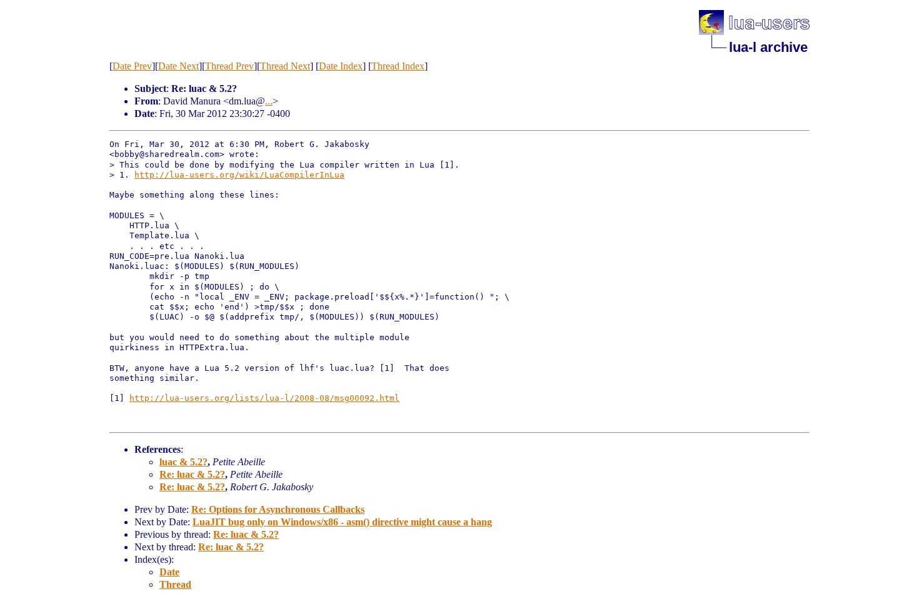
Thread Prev (229, 66)
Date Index (341, 66)
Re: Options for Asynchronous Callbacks (277, 509)
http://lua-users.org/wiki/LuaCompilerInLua (239, 174)
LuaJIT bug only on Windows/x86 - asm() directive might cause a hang (342, 522)
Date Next (178, 66)
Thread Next (285, 66)
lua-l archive (768, 47)
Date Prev (132, 66)
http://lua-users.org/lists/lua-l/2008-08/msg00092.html (264, 398)
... (269, 101)
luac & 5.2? (183, 462)
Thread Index (397, 66)
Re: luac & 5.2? (192, 474)
